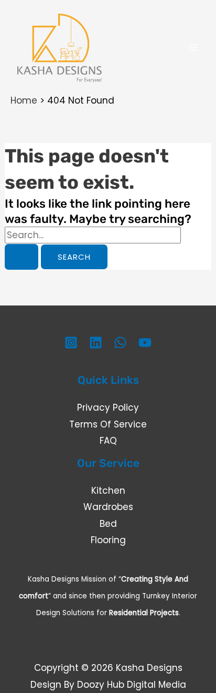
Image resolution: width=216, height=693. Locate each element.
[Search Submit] (21, 257)
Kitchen (108, 490)
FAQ (108, 440)
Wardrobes (108, 507)
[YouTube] (145, 342)
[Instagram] (71, 342)
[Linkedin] (95, 342)
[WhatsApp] (120, 342)
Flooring (108, 540)
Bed (108, 523)
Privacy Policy (108, 407)
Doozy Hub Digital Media (131, 684)
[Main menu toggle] (194, 47)
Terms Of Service (108, 424)
